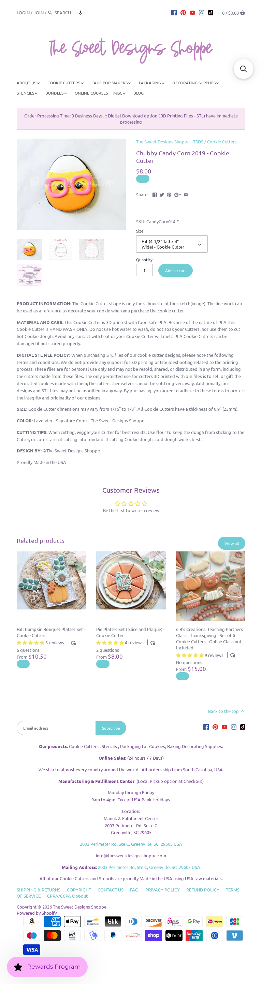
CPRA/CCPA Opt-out (67, 896)
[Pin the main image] (169, 194)
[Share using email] (186, 194)
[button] (80, 12)
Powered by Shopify (37, 913)
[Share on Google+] (177, 194)
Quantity (144, 259)
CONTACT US (110, 889)
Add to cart (175, 270)
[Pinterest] (183, 12)
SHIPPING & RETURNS (38, 889)
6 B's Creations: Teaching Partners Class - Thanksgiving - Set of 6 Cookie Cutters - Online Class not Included (209, 638)
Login (23, 12)
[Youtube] (192, 12)
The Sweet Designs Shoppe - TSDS (169, 141)
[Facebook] (174, 12)
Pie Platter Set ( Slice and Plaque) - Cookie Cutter (130, 632)
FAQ (134, 889)
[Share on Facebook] (154, 194)
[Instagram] (201, 12)
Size (140, 230)
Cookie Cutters (222, 141)
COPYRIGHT (79, 889)
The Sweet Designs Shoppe (79, 907)
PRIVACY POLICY (162, 889)
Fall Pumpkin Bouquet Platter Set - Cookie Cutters (51, 632)
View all (231, 543)
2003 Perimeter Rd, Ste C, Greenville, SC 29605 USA (131, 844)
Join (38, 12)
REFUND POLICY (202, 889)
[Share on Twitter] (162, 194)
